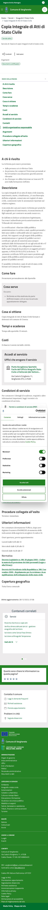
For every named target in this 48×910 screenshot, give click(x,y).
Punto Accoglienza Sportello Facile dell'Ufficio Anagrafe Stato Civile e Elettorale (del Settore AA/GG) (26, 369)
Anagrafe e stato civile (9, 787)
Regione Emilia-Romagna (12, 2)
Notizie (4, 822)
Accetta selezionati (24, 489)
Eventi (3, 841)
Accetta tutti (24, 482)
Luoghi (3, 838)
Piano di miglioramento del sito (13, 901)
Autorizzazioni (6, 790)
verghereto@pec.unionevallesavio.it (18, 865)
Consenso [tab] (7, 417)
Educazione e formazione (10, 798)
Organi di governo (8, 758)
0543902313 (20, 867)
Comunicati (5, 824)
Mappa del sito (20, 906)
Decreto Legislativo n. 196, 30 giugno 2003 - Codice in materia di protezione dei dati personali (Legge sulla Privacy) (23, 562)
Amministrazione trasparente (12, 888)
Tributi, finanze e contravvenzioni (14, 808)
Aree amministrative (9, 760)
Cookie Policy (30, 442)
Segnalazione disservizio (10, 883)
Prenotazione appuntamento (12, 880)
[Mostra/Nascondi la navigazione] (2, 9)
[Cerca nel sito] (44, 9)
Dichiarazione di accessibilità (12, 899)
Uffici (3, 763)
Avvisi (3, 827)
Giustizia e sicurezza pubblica (12, 800)
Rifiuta (24, 497)
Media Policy (8, 906)
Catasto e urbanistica (9, 792)
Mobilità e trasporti (8, 803)
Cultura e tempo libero (9, 795)
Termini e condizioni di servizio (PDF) (23, 407)
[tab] (22, 659)
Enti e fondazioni (7, 766)
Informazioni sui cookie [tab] (37, 417)
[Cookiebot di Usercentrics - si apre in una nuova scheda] (35, 411)
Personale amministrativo (11, 771)
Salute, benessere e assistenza (13, 806)
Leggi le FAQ (6, 877)
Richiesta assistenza (9, 885)
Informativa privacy (8, 891)
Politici (3, 768)
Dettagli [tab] (20, 417)
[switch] (42, 458)
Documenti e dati (7, 774)
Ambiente (5, 784)
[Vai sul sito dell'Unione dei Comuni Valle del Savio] (12, 748)
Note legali (5, 896)
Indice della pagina (9, 79)
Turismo (4, 811)
